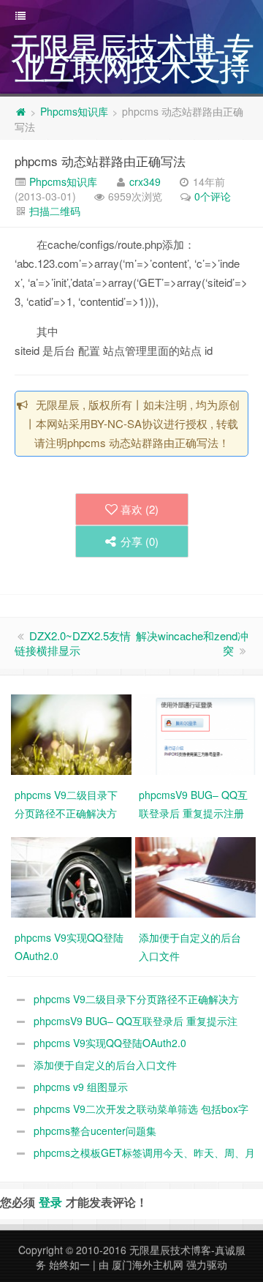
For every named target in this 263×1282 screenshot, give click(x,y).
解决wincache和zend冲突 (192, 643)
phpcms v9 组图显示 (81, 1086)
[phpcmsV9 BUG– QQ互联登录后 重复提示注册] (197, 733)
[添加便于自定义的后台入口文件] (197, 876)
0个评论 (212, 196)
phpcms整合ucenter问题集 (95, 1130)
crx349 (145, 181)
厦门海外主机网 (147, 1264)
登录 (50, 1201)
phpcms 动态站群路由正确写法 (100, 160)
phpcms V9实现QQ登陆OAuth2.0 (110, 1042)
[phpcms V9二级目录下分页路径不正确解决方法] (73, 733)
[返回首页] (20, 111)
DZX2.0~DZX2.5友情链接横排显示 (73, 643)
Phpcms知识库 (74, 111)
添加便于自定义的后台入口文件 (105, 1064)
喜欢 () (140, 509)
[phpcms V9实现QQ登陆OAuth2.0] (73, 876)
